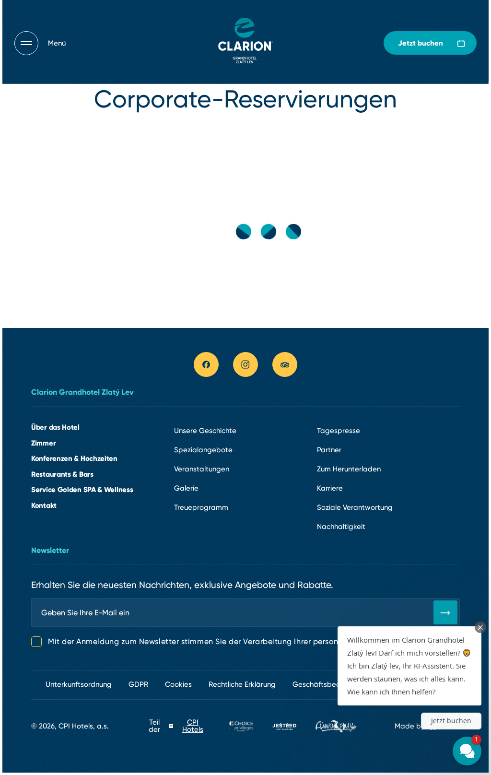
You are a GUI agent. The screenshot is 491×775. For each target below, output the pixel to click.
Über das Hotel (55, 427)
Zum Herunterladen (349, 469)
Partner (329, 450)
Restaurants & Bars (62, 474)
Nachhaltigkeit (341, 526)
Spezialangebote (203, 450)
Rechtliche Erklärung (242, 684)
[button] (409, 665)
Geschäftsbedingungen (332, 684)
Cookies (178, 684)
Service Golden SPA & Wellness (82, 489)
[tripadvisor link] (284, 364)
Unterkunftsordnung (79, 684)
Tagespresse (338, 430)
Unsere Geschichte (205, 430)
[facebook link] (206, 364)
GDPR (138, 684)
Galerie (186, 488)
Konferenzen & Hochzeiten (74, 458)
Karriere (330, 488)
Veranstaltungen (201, 469)
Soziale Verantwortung (355, 507)
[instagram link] (245, 364)
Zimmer (43, 442)
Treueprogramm (201, 507)
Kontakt (44, 505)
